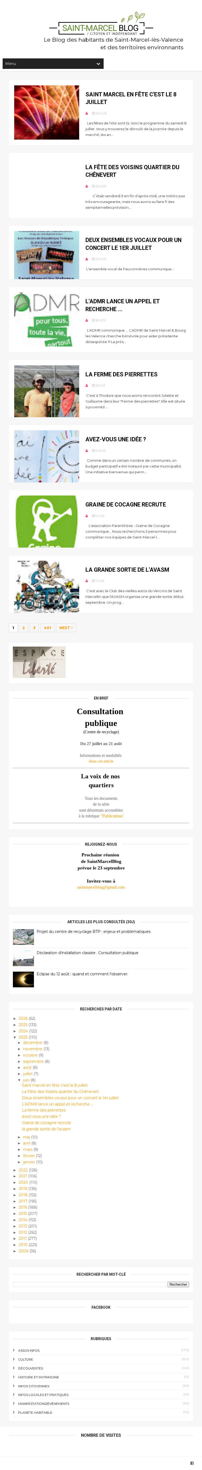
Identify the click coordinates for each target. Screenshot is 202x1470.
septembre (34, 1061)
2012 (23, 1232)
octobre (31, 1055)
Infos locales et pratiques (43, 1395)
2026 (24, 1018)
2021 (23, 1176)
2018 (24, 1195)
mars (28, 1149)
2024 (24, 1031)
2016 (23, 1207)
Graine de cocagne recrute (125, 504)
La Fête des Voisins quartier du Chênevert (60, 1091)
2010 (24, 1244)
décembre (33, 1042)
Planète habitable (35, 1412)
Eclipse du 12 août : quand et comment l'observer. (82, 974)
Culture (25, 1359)
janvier (29, 1162)
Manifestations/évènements (43, 1404)
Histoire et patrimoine (38, 1377)
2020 (24, 1182)
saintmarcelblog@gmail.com (101, 887)
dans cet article (101, 761)
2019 (23, 1188)
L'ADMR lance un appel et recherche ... (57, 1104)
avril (27, 1143)
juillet (28, 1073)
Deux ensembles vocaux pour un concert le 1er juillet (70, 1097)
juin (27, 1080)
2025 (23, 1024)
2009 (24, 1251)
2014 (23, 1220)
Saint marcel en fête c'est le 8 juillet (55, 1085)
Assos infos (28, 1350)
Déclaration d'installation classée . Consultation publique (87, 952)
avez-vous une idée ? (115, 439)
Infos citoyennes (33, 1386)
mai (27, 1137)
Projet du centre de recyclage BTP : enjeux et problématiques (93, 931)
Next (65, 627)
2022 (24, 1170)
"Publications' (111, 816)
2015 (23, 1213)
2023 (24, 1037)
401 (47, 627)
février (29, 1155)
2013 (23, 1226)
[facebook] (192, 1463)
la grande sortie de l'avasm (127, 569)
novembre (33, 1049)
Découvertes (30, 1368)
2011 (23, 1238)
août (28, 1067)
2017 (23, 1201)
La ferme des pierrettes (121, 374)
